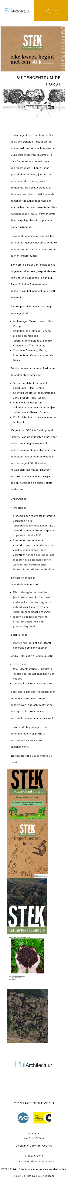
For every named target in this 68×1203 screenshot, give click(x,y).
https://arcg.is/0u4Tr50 (27, 535)
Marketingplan (22, 642)
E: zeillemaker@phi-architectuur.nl (34, 1161)
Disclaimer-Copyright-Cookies (34, 1145)
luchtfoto (46, 669)
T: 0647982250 (34, 1156)
